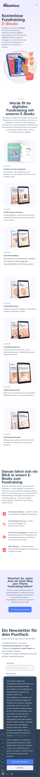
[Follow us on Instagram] (7, 773)
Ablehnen (20, 768)
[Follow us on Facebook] (11, 773)
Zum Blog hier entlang (20, 609)
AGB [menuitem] (3, 747)
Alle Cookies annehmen (20, 762)
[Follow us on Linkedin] (3, 773)
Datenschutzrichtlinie (20, 736)
